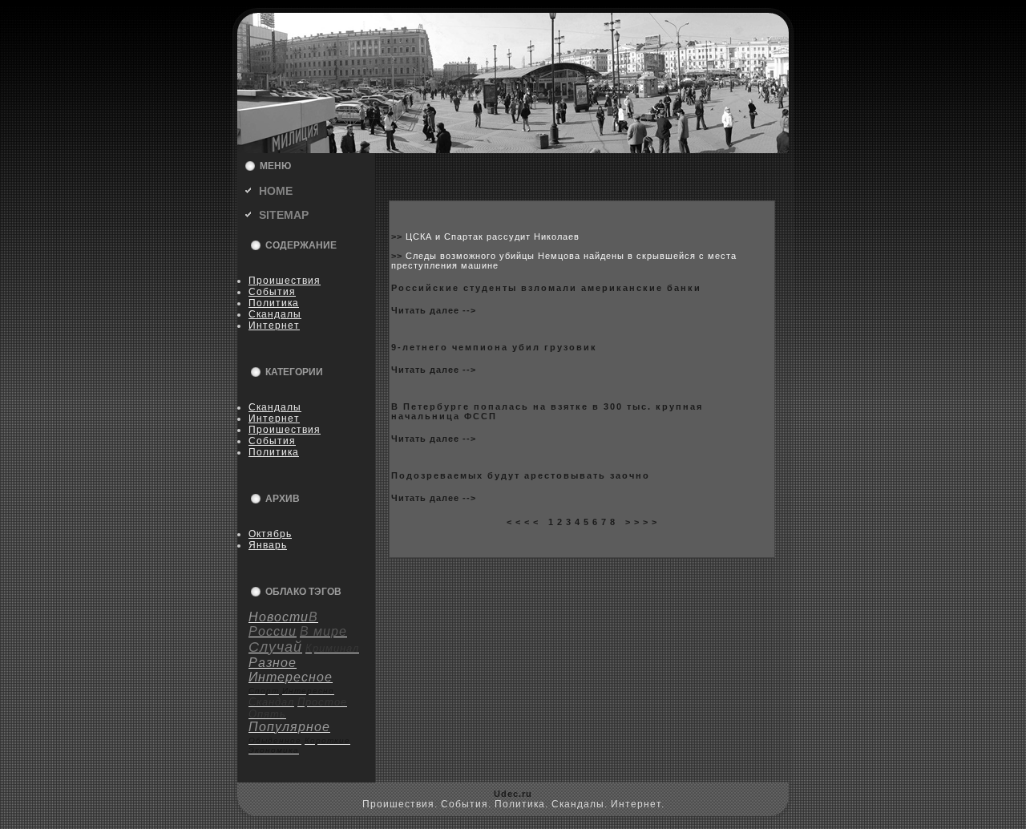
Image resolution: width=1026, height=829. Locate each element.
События (272, 291)
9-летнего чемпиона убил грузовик (494, 347)
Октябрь (270, 534)
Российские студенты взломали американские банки (546, 288)
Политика (273, 303)
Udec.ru (513, 794)
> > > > (641, 522)
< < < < (522, 522)
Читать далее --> (433, 310)
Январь (267, 545)
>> (398, 236)
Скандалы (274, 314)
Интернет (274, 325)
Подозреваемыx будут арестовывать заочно (520, 475)
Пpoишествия (284, 280)
